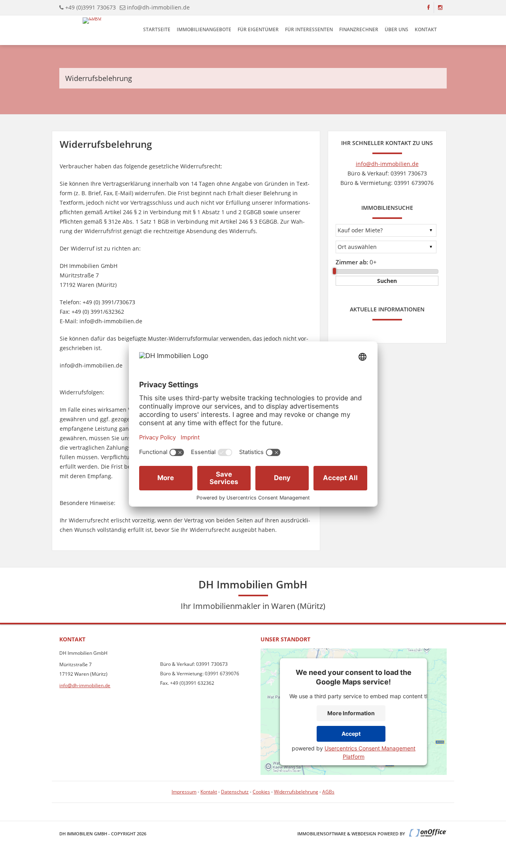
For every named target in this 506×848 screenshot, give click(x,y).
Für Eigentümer (258, 29)
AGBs (328, 791)
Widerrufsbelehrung (296, 791)
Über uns (396, 29)
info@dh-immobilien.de (158, 7)
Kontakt (426, 29)
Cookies (261, 791)
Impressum (184, 791)
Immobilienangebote (204, 29)
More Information (351, 713)
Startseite (156, 29)
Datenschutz (235, 791)
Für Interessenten (309, 29)
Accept (351, 733)
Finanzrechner (358, 29)
